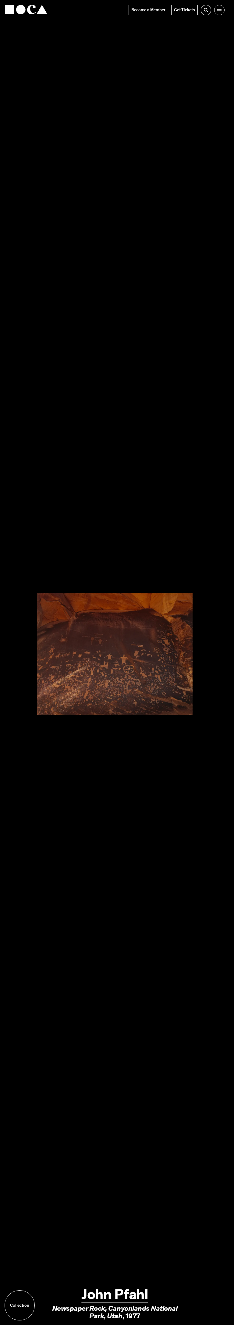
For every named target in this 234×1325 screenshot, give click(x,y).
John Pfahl (114, 1294)
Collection (19, 1305)
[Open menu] (219, 10)
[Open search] (206, 10)
